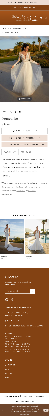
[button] (3, 18)
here (28, 414)
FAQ (7, 369)
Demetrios (18, 28)
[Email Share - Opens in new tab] (20, 112)
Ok (46, 410)
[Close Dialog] (3, 410)
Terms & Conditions (11, 396)
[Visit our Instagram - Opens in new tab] (6, 299)
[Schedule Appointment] (41, 18)
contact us (21, 190)
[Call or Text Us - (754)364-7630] (8, 18)
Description (10, 151)
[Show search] (46, 18)
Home (6, 28)
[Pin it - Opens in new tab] (15, 112)
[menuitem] (3, 18)
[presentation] (12, 236)
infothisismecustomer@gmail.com (24, 326)
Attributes (26, 151)
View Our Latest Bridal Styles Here (24, 3)
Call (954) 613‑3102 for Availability (24, 145)
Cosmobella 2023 (12, 32)
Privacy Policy (27, 396)
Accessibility (40, 396)
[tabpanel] (24, 69)
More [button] (6, 176)
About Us (10, 365)
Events (8, 373)
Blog (8, 377)
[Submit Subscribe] (32, 291)
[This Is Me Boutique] (25, 18)
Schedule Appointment (24, 138)
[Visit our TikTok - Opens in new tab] (12, 299)
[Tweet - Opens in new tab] (11, 112)
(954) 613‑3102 (12, 321)
